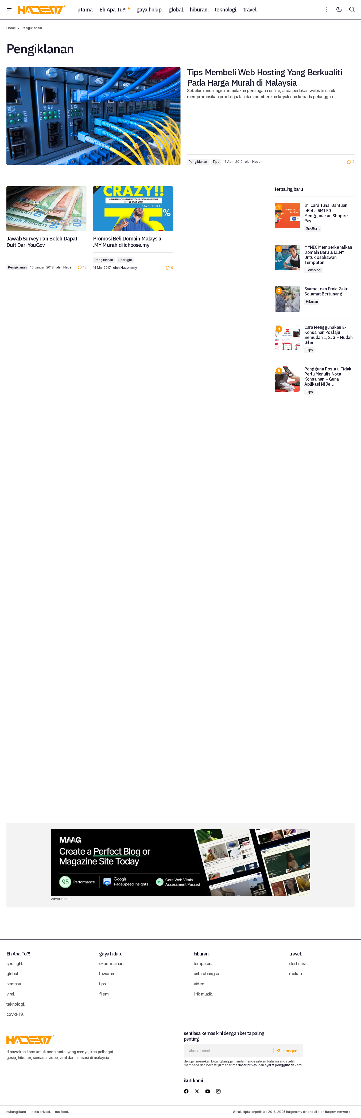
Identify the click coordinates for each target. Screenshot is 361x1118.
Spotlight (125, 260)
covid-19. (15, 1014)
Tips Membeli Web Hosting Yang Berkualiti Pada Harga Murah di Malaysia (264, 77)
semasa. (14, 983)
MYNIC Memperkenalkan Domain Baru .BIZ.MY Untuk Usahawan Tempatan (328, 255)
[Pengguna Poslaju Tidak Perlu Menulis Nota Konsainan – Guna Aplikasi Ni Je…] (287, 379)
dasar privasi (248, 1065)
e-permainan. (111, 963)
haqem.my (294, 1112)
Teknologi (313, 270)
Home (11, 28)
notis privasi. (41, 1112)
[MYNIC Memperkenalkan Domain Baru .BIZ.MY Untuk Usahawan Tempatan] (287, 257)
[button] (9, 9)
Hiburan (312, 301)
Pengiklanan (198, 162)
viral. (10, 994)
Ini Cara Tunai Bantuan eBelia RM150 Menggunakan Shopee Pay (326, 213)
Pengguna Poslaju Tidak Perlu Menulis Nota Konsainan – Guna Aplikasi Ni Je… (327, 376)
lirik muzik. (203, 994)
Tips (215, 162)
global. (12, 973)
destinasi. (297, 963)
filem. (104, 994)
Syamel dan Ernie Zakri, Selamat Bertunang (327, 291)
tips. (103, 983)
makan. (295, 973)
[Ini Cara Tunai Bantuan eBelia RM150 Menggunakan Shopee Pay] (287, 215)
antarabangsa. (207, 973)
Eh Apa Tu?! (18, 954)
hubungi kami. (16, 1112)
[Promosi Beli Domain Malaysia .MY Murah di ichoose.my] (133, 208)
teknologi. (15, 1004)
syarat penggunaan (279, 1065)
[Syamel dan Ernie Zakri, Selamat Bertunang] (287, 299)
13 (84, 267)
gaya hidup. (110, 954)
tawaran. (107, 973)
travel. (295, 954)
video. (199, 983)
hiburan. (201, 954)
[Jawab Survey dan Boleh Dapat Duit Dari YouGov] (46, 208)
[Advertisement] (315, 604)
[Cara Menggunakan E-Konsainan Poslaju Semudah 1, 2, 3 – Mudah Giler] (287, 337)
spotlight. (14, 963)
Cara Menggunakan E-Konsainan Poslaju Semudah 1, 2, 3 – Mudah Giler (328, 335)
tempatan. (203, 963)
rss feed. (62, 1112)
